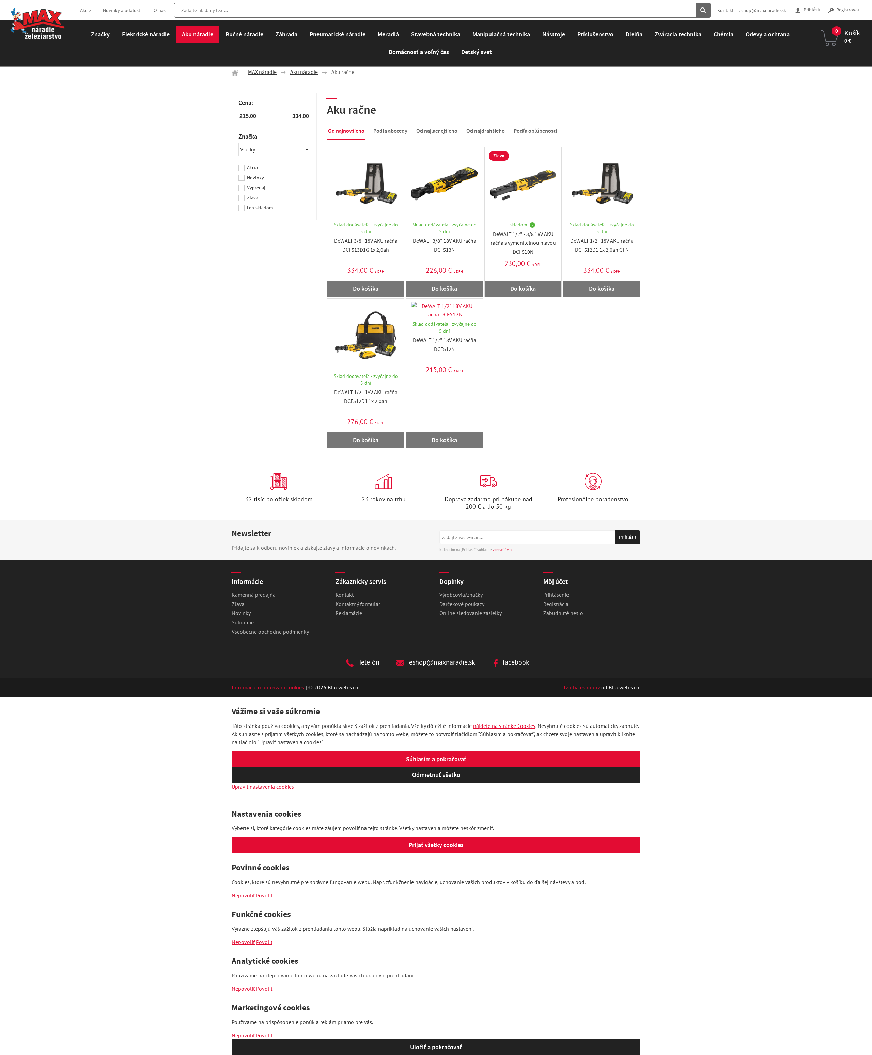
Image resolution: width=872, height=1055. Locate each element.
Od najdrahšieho (485, 130)
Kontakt (725, 10)
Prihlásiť (811, 10)
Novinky (255, 178)
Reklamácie (349, 613)
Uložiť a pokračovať (436, 1047)
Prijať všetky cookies (436, 845)
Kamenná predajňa (254, 594)
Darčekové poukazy (461, 604)
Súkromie (243, 622)
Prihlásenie (556, 594)
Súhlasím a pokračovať (436, 759)
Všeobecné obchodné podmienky (270, 631)
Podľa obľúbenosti (535, 130)
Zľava (252, 198)
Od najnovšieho (346, 130)
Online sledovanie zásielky (470, 613)
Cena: (245, 103)
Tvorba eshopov (581, 687)
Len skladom (260, 208)
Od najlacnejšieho (436, 130)
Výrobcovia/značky (461, 594)
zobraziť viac (503, 549)
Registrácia (556, 604)
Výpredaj (256, 188)
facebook (515, 662)
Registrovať (847, 10)
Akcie (85, 10)
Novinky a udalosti (122, 10)
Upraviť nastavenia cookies (263, 786)
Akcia (252, 167)
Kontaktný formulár (358, 604)
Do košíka (365, 289)
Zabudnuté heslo (563, 613)
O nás (160, 10)
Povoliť (264, 895)
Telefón (368, 662)
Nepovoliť (243, 895)
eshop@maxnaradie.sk (762, 10)
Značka (247, 136)
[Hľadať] (703, 10)
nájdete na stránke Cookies (504, 725)
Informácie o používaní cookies (268, 687)
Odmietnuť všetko (436, 775)
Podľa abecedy (390, 130)
